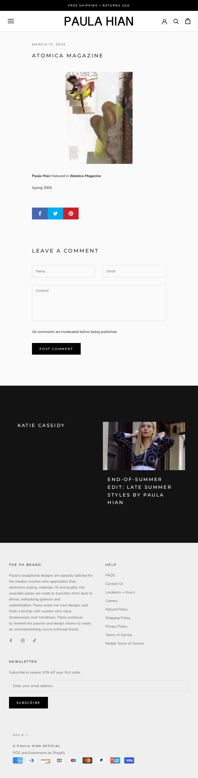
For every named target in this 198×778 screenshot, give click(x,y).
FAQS (110, 575)
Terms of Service (118, 634)
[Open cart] (187, 21)
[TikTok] (34, 640)
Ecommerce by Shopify (46, 752)
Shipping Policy (117, 617)
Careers (111, 600)
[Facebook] (11, 640)
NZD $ (18, 735)
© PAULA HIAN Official (37, 746)
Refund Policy (116, 609)
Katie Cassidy (41, 425)
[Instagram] (22, 640)
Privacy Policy (116, 626)
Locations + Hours (120, 592)
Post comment (56, 349)
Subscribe (28, 703)
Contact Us (114, 583)
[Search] (176, 21)
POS (16, 752)
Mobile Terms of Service (124, 643)
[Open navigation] (11, 21)
